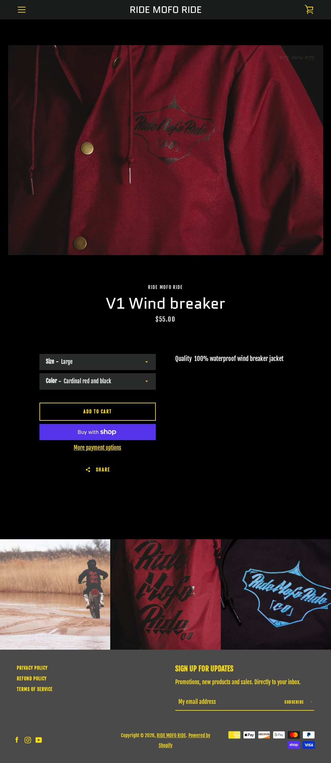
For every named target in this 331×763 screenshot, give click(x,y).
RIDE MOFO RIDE (166, 9)
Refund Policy (32, 678)
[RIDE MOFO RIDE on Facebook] (17, 740)
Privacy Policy (32, 668)
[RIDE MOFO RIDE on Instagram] (28, 740)
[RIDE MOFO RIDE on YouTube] (39, 740)
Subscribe (294, 702)
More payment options (97, 447)
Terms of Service (35, 689)
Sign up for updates (204, 668)
